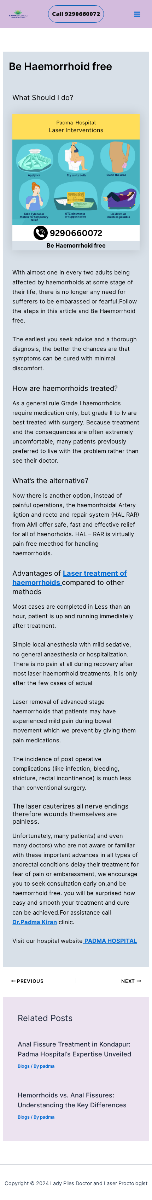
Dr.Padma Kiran (34, 922)
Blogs (24, 1066)
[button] (76, 13)
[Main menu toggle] (137, 14)
